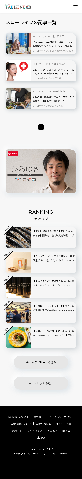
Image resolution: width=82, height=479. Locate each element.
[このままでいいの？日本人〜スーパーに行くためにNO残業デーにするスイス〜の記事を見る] (18, 70)
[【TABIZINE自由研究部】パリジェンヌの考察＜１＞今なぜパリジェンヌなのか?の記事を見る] (18, 43)
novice (66, 430)
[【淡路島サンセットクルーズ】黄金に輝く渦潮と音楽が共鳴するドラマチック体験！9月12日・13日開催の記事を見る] (18, 312)
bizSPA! (41, 437)
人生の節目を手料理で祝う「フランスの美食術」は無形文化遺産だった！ (53, 99)
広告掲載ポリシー (21, 423)
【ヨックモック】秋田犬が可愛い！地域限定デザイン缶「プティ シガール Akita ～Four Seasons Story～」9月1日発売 (54, 260)
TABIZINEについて (18, 416)
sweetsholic (59, 91)
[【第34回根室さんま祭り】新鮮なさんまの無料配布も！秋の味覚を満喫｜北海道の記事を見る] (18, 237)
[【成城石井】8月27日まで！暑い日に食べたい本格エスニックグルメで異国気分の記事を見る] (18, 337)
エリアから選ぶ (43, 383)
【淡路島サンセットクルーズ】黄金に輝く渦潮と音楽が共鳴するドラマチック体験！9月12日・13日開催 (54, 310)
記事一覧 (17, 430)
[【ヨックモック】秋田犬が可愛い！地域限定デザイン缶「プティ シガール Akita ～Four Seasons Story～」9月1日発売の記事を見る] (18, 262)
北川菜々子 (58, 36)
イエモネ (52, 430)
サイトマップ (34, 430)
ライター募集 (63, 423)
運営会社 (39, 416)
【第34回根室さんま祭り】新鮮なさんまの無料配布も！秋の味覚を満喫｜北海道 (54, 235)
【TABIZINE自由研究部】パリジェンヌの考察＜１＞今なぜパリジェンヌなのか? (53, 44)
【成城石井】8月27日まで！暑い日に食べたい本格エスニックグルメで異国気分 (54, 333)
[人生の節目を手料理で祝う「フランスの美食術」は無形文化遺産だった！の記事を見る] (18, 98)
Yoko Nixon (58, 63)
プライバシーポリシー (61, 416)
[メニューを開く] (75, 6)
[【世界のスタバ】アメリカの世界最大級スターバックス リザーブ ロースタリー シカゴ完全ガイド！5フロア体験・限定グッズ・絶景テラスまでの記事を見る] (18, 287)
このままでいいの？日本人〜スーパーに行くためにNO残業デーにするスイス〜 (53, 71)
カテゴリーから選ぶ (44, 362)
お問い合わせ (43, 423)
